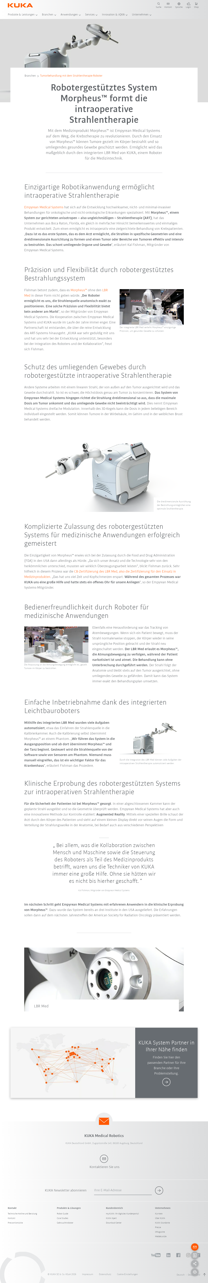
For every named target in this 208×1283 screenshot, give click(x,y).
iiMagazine (160, 1232)
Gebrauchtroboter (65, 1223)
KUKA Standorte (162, 1223)
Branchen (47, 14)
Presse (158, 1227)
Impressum (87, 1274)
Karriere (158, 1214)
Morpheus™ (79, 290)
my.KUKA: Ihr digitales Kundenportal (122, 1214)
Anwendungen (69, 14)
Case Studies (62, 1218)
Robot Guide (62, 1214)
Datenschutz (105, 1274)
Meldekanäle (160, 1236)
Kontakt (11, 1218)
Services (90, 14)
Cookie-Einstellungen (127, 1274)
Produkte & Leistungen (21, 14)
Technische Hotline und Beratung (22, 1214)
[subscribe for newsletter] (159, 1190)
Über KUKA (160, 1218)
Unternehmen (140, 14)
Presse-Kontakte (15, 1223)
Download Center (114, 1223)
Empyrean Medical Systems (43, 207)
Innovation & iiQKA (113, 14)
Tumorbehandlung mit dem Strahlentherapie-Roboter (71, 75)
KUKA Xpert (111, 1218)
